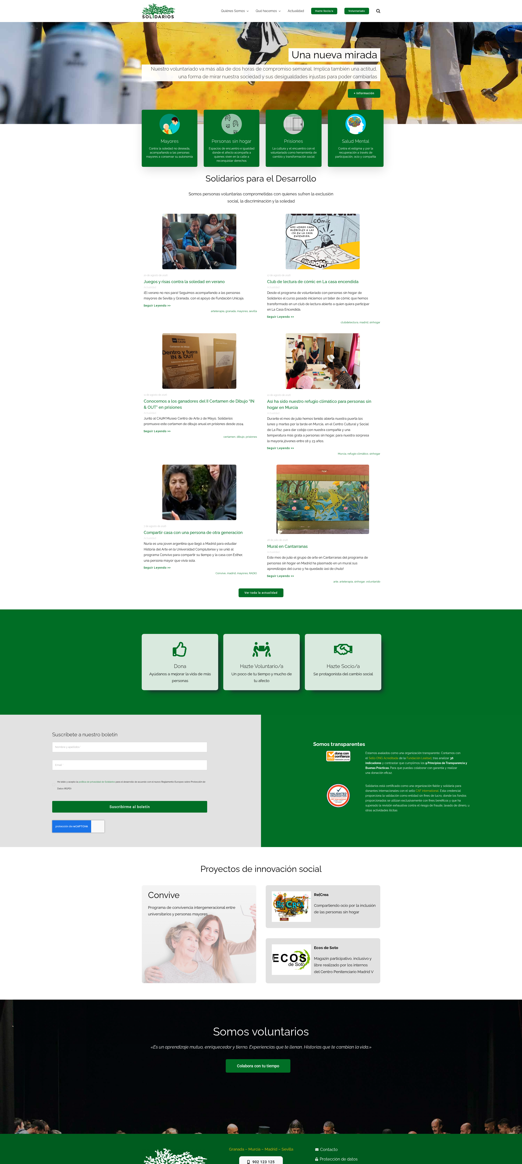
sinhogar (374, 322)
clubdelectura (349, 322)
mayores (242, 311)
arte (335, 581)
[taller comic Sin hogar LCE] (323, 215)
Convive (221, 573)
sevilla (253, 311)
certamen (229, 436)
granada (231, 311)
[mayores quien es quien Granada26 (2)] (199, 215)
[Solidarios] (158, 5)
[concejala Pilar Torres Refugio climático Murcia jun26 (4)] (323, 335)
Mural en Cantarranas (287, 546)
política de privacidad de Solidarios (97, 782)
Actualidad (150, 287)
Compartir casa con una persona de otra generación (193, 532)
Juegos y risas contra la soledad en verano (184, 281)
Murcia (342, 453)
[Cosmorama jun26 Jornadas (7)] (199, 335)
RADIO (253, 573)
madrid (363, 322)
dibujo (240, 436)
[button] (378, 11)
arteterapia (217, 311)
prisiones (251, 436)
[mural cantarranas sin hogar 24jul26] (322, 466)
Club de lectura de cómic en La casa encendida (312, 281)
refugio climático (357, 453)
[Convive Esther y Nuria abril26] (199, 466)
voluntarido (373, 581)
